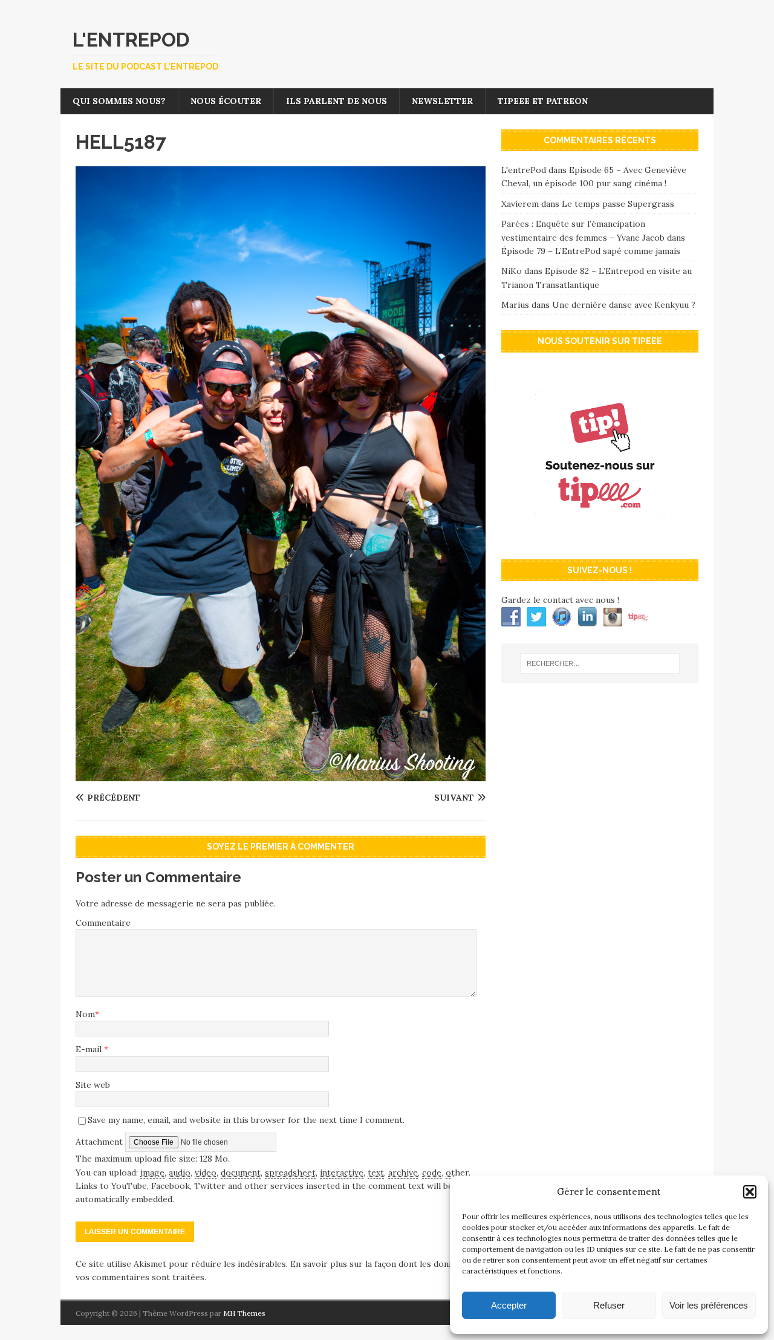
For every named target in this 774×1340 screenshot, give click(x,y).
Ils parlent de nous (336, 101)
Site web (93, 1084)
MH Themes (244, 1313)
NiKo (511, 270)
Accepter (509, 1305)
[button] (750, 1192)
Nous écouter (225, 101)
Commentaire (103, 922)
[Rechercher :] (600, 663)
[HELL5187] (281, 774)
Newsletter (442, 101)
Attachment (100, 1141)
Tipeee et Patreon (543, 101)
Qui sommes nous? (119, 101)
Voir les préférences (708, 1305)
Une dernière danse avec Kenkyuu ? (623, 304)
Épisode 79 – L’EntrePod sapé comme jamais (590, 251)
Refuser (609, 1305)
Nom (85, 1014)
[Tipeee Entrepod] (599, 537)
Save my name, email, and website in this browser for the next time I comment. (246, 1119)
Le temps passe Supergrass (618, 203)
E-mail (90, 1049)
